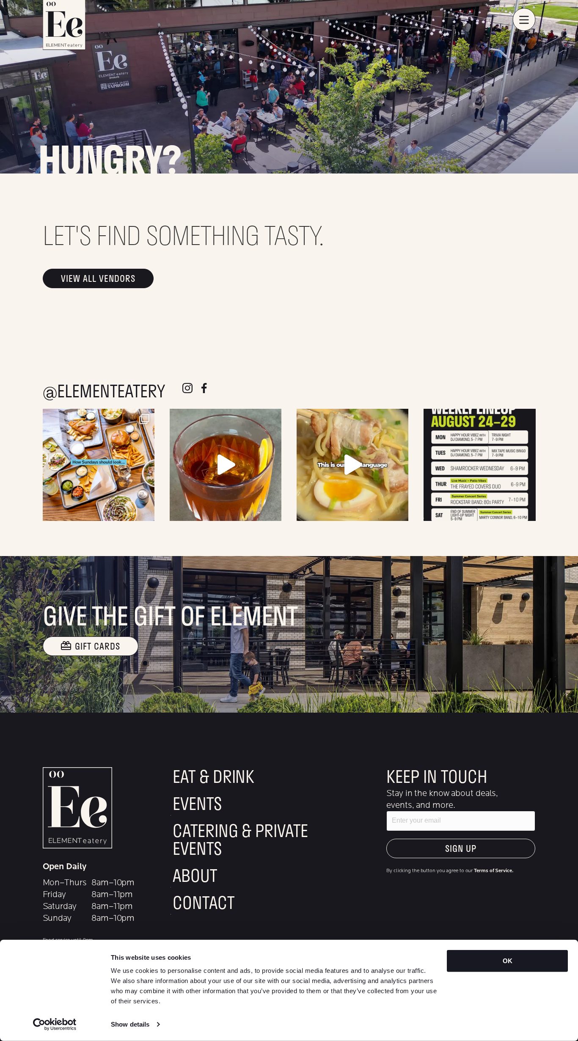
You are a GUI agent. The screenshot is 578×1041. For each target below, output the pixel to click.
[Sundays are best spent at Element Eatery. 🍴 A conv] (98, 464)
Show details (130, 1024)
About (195, 876)
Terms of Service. (493, 870)
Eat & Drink (213, 777)
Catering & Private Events (240, 840)
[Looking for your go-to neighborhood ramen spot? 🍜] (352, 464)
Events (197, 804)
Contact (203, 903)
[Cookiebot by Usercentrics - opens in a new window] (55, 1024)
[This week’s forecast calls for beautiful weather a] (479, 464)
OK (507, 960)
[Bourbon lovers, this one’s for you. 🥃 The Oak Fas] (225, 464)
